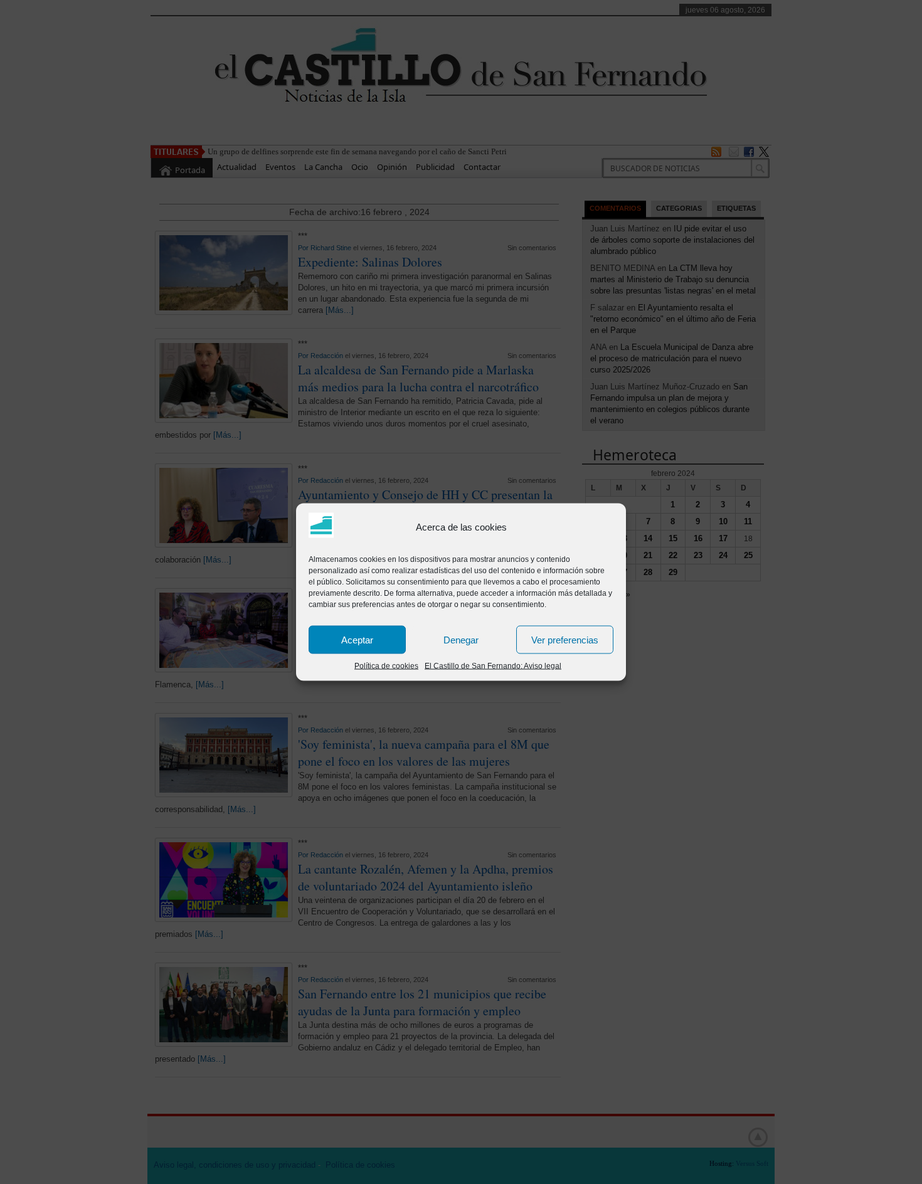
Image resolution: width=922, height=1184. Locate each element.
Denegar (461, 639)
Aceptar (357, 639)
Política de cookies (386, 666)
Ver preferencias (564, 639)
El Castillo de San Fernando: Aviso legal (493, 666)
